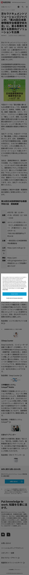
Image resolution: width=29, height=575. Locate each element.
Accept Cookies (14, 294)
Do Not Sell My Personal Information (14, 298)
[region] (14, 287)
